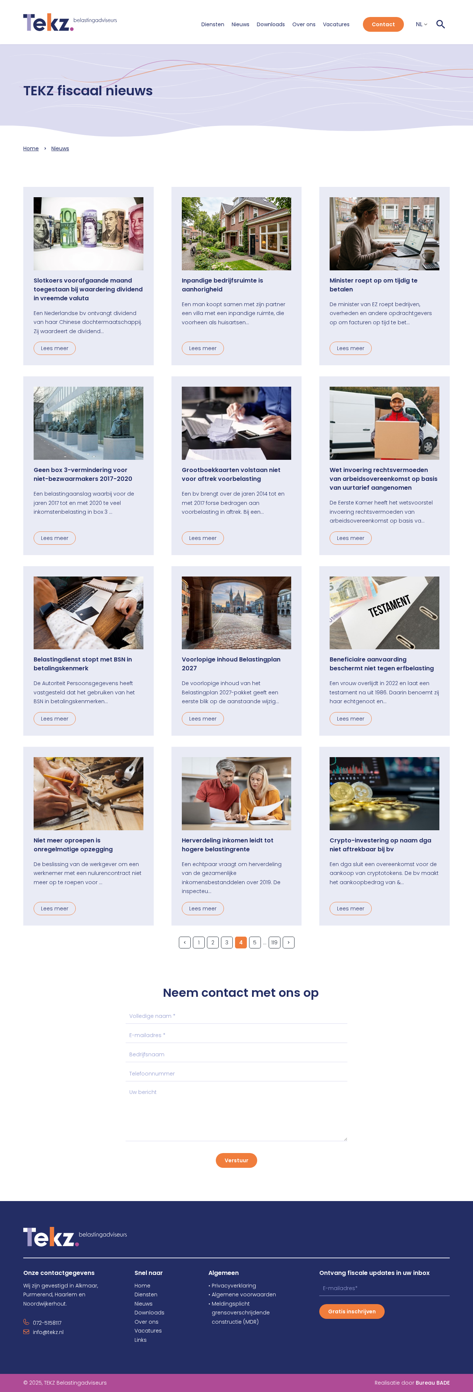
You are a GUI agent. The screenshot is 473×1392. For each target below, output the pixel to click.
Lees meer (54, 348)
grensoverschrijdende (239, 1312)
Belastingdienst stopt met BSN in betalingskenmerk (83, 664)
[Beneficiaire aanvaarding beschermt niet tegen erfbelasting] (384, 613)
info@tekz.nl (48, 1332)
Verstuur (236, 1160)
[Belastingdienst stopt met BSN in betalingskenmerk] (88, 613)
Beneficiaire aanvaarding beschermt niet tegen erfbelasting (382, 664)
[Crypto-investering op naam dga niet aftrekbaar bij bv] (384, 793)
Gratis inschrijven (352, 1311)
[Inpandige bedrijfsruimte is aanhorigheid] (237, 233)
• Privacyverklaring (232, 1285)
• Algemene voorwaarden (242, 1294)
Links (141, 1340)
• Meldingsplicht (229, 1303)
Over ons (304, 24)
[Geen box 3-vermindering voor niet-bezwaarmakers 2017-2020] (88, 423)
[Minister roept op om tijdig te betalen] (384, 233)
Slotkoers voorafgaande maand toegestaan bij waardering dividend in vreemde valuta (88, 289)
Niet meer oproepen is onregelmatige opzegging (73, 845)
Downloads (271, 24)
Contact (383, 24)
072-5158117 (47, 1323)
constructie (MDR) (233, 1322)
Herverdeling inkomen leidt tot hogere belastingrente (227, 845)
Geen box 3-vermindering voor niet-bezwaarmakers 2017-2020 (83, 474)
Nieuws (240, 24)
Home (31, 148)
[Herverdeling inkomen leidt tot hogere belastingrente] (237, 793)
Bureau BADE (433, 1382)
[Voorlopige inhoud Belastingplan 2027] (237, 613)
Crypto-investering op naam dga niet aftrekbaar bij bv (380, 845)
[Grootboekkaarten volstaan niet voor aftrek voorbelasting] (237, 423)
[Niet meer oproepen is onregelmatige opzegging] (88, 793)
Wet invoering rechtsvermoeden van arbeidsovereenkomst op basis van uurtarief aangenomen (384, 479)
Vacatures (336, 24)
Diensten (212, 24)
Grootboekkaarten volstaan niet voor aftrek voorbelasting (231, 474)
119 (274, 942)
